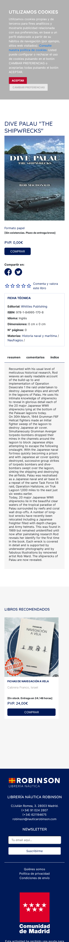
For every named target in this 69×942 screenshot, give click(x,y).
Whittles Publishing (34, 306)
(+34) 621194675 (34, 814)
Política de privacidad (34, 873)
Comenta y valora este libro (45, 286)
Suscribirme (34, 851)
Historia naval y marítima (39, 336)
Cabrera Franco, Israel (22, 687)
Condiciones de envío (35, 878)
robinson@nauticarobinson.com (34, 819)
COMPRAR (17, 251)
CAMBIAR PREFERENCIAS (29, 87)
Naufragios (15, 340)
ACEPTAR (18, 80)
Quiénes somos (34, 869)
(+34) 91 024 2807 (34, 810)
